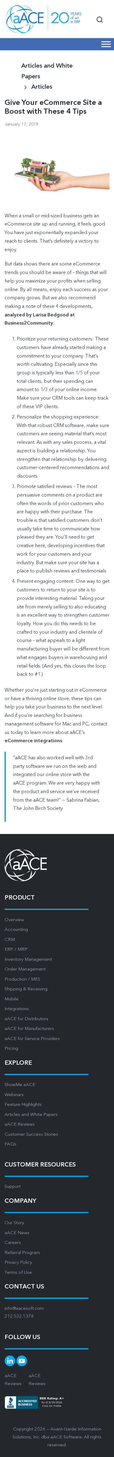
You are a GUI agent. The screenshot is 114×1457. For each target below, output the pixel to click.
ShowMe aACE (20, 1085)
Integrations (17, 1009)
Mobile (12, 999)
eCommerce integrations (33, 741)
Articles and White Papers (31, 1115)
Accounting (16, 930)
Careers (13, 1243)
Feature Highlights (23, 1105)
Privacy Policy (18, 1262)
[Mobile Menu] (106, 44)
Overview (14, 920)
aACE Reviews (20, 1124)
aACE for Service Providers (32, 1039)
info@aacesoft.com (24, 1308)
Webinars (14, 1095)
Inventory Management (28, 959)
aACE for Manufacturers (29, 1029)
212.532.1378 (19, 1316)
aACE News (17, 1233)
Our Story (14, 1223)
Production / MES (22, 979)
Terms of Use (18, 1272)
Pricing (11, 1048)
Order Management (25, 969)
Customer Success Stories (31, 1134)
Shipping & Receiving (26, 989)
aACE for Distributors (26, 1019)
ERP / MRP (16, 949)
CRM (10, 940)
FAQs (10, 1144)
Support (13, 1186)
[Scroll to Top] (102, 1448)
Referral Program (22, 1253)
